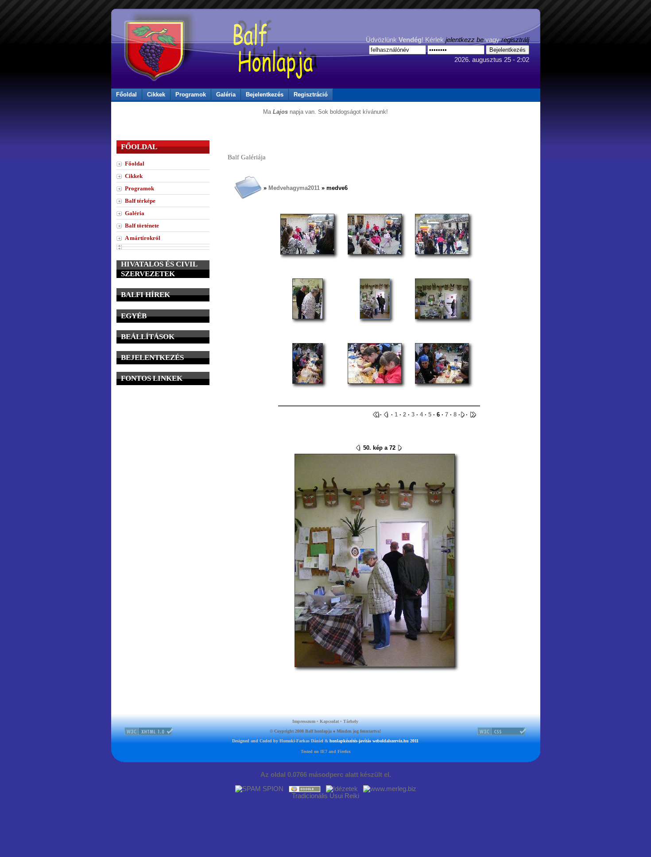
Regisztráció (311, 94)
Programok (190, 94)
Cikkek (156, 94)
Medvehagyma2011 (294, 188)
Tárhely (350, 721)
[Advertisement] (163, 448)
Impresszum (303, 721)
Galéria (226, 94)
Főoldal (126, 94)
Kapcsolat (329, 721)
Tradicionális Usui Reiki (325, 795)
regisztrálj (515, 39)
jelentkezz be (465, 39)
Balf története (142, 225)
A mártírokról (142, 238)
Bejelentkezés (264, 94)
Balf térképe (140, 200)
